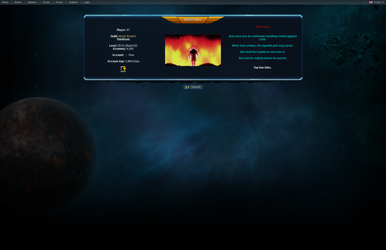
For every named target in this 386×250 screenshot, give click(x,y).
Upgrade (196, 86)
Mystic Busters (127, 36)
